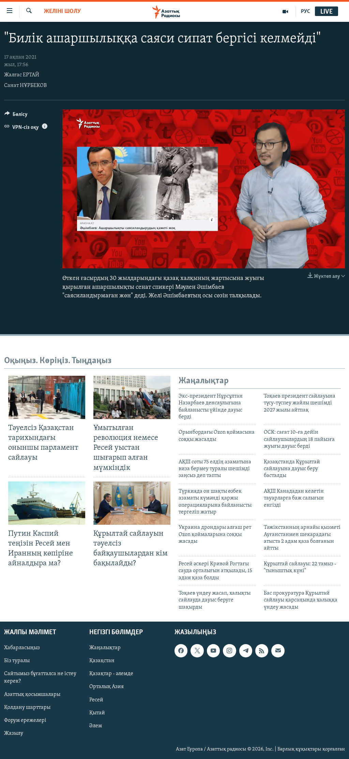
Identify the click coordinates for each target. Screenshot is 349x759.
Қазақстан (102, 661)
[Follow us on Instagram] (229, 650)
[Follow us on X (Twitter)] (197, 650)
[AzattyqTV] (285, 11)
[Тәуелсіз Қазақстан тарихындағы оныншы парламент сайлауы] (46, 397)
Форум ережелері (25, 720)
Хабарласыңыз (22, 648)
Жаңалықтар (105, 648)
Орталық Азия (106, 687)
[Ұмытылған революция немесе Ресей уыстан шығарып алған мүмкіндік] (131, 397)
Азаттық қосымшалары (32, 694)
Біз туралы (17, 661)
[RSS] (261, 650)
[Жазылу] (277, 650)
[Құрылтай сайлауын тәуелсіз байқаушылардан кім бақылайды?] (131, 503)
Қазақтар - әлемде (111, 674)
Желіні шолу (62, 12)
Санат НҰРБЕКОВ (25, 85)
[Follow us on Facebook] (180, 650)
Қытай (97, 713)
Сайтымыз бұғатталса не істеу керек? (40, 677)
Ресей (96, 700)
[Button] (16, 115)
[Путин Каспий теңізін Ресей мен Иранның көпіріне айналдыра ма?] (46, 503)
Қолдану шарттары (27, 707)
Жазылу (13, 733)
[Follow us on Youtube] (213, 650)
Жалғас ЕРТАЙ (21, 75)
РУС (305, 11)
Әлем (95, 726)
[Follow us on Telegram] (245, 650)
